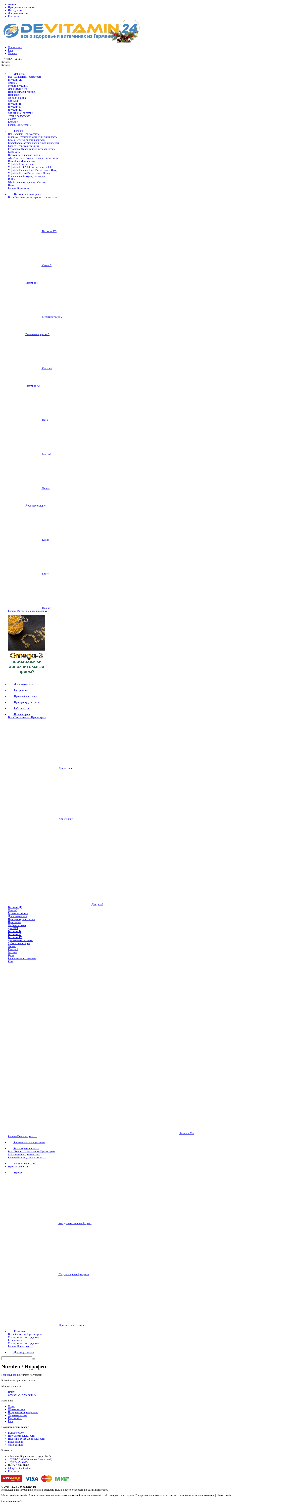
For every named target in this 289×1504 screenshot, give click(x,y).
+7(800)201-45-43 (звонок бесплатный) (30, 1459)
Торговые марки (17, 1415)
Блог (10, 50)
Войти (11, 1391)
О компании (15, 47)
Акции (12, 4)
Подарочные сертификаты (23, 1412)
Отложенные (15, 1444)
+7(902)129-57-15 (18, 1462)
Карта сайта (15, 1418)
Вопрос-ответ (16, 1432)
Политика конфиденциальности (26, 1438)
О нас (11, 1406)
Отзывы (12, 53)
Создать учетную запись (22, 1394)
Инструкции (15, 10)
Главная (5, 1374)
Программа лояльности (21, 7)
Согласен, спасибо (11, 1501)
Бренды (15, 1374)
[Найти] (33, 1358)
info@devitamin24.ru (19, 1468)
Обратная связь (16, 1409)
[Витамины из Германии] (70, 41)
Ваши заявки (15, 1441)
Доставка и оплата (18, 13)
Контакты (13, 16)
